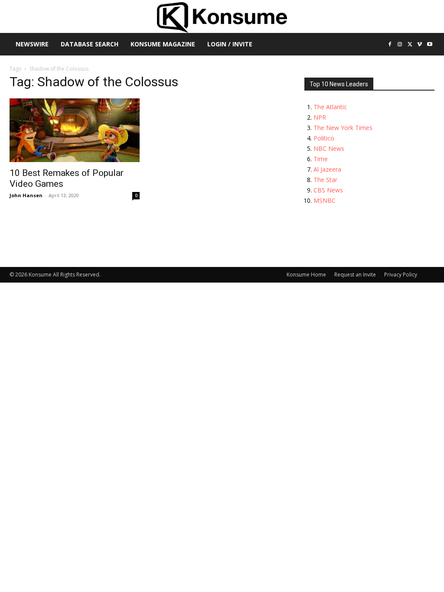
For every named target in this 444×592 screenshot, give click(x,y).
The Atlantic (330, 107)
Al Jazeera (327, 169)
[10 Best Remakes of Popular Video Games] (75, 130)
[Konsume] (222, 17)
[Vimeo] (419, 45)
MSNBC (324, 200)
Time (320, 159)
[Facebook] (390, 45)
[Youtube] (429, 45)
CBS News (328, 190)
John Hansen (26, 195)
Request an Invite (355, 274)
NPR (319, 117)
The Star (325, 180)
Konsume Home (306, 274)
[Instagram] (400, 45)
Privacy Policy (400, 274)
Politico (323, 138)
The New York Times (342, 128)
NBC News (328, 148)
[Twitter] (410, 45)
